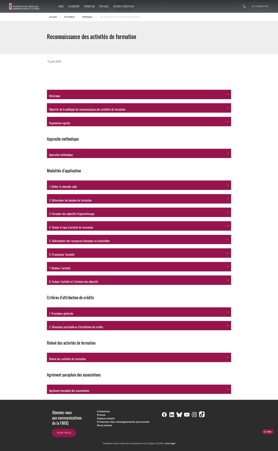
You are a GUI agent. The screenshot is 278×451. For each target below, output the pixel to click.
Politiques (87, 17)
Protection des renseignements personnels (123, 422)
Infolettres (103, 411)
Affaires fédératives (123, 6)
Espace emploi (106, 418)
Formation (89, 6)
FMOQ (61, 6)
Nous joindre (104, 425)
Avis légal (170, 443)
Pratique (103, 6)
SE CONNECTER (260, 6)
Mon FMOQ (64, 432)
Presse (101, 415)
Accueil (53, 17)
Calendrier (73, 6)
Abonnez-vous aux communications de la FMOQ (67, 417)
